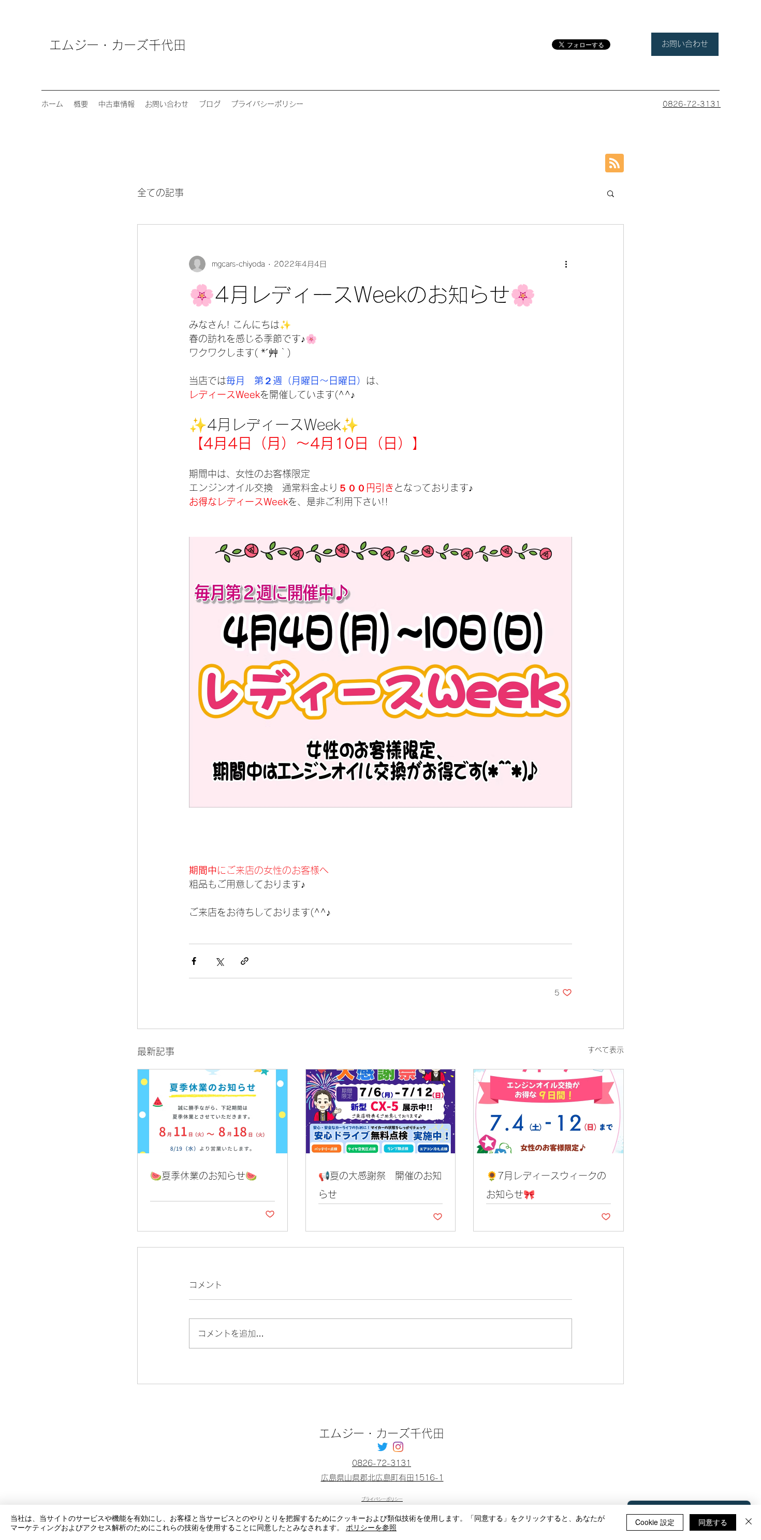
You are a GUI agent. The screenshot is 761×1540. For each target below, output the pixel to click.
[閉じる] (748, 1522)
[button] (611, 193)
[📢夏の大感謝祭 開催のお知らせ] (381, 1111)
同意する (712, 1522)
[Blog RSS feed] (614, 163)
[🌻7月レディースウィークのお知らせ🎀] (548, 1111)
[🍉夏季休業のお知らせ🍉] (212, 1111)
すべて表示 (606, 1049)
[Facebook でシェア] (194, 961)
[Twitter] (382, 1447)
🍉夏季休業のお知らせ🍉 (203, 1175)
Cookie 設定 (655, 1522)
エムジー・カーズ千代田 (117, 45)
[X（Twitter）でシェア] (219, 961)
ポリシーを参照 (371, 1527)
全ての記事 (160, 192)
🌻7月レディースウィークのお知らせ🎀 (546, 1185)
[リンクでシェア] (245, 961)
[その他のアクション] (566, 264)
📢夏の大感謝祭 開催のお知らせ (380, 1185)
